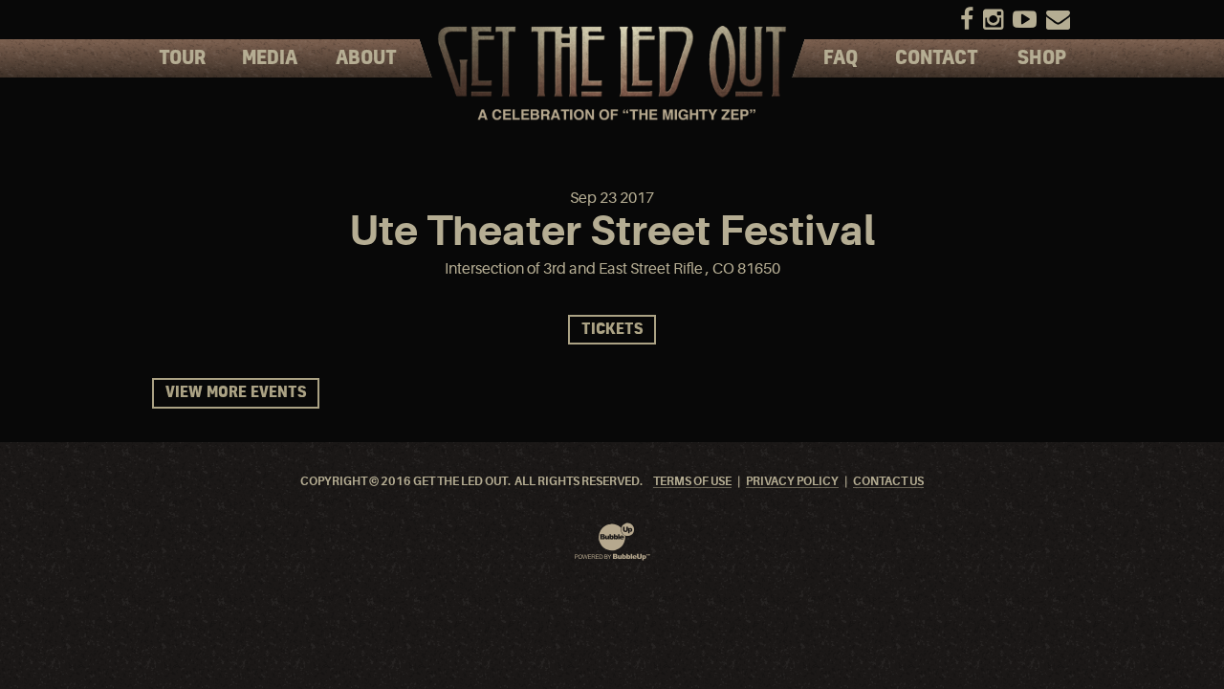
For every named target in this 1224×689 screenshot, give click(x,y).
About (366, 58)
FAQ (840, 58)
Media (269, 58)
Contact (936, 58)
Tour (182, 58)
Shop (1041, 58)
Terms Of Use (692, 482)
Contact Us (888, 482)
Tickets (612, 329)
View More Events (235, 393)
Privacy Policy (792, 482)
